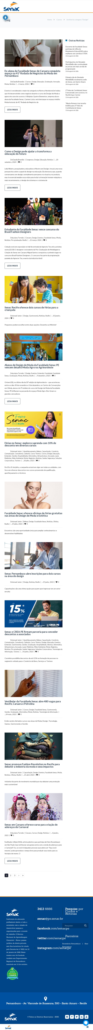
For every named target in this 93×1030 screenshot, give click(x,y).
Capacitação (46, 451)
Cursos (59, 20)
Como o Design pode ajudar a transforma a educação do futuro (28, 152)
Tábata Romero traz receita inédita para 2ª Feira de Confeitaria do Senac (76, 105)
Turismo (18, 461)
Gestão (14, 456)
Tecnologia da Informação (48, 712)
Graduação (49, 82)
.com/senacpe (53, 928)
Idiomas (50, 645)
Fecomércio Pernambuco (71, 944)
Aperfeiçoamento (29, 451)
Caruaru (28, 238)
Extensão (41, 373)
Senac (15, 6)
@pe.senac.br (50, 918)
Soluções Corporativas (44, 649)
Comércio (54, 451)
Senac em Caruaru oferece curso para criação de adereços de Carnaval (31, 825)
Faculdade (48, 373)
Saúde (44, 458)
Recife (25, 240)
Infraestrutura (42, 456)
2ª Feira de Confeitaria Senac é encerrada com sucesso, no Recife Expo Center (76, 92)
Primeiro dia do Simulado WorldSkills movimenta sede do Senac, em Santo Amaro (76, 79)
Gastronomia (33, 316)
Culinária (27, 454)
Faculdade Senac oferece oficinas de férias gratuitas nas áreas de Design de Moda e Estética (33, 514)
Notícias (12, 84)
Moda (7, 84)
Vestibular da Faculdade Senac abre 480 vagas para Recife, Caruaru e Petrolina (33, 702)
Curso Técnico (36, 454)
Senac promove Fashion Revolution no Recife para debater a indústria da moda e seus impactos (32, 765)
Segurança (51, 458)
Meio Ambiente (17, 458)
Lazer (57, 456)
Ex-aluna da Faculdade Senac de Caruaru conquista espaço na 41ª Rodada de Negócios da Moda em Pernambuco (32, 73)
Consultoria (19, 454)
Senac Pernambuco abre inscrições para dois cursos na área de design (33, 574)
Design (34, 82)
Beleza (39, 451)
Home (49, 20)
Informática (32, 456)
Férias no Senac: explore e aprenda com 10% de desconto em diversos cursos (30, 444)
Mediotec (8, 458)
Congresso (30, 160)
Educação (40, 82)
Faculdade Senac (50, 238)
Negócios (32, 458)
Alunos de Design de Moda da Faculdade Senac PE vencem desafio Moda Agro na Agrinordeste (32, 366)
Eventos (40, 238)
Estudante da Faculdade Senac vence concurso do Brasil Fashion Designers (32, 230)
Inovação (56, 82)
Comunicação (9, 454)
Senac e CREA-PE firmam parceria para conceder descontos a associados (31, 633)
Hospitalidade (23, 456)
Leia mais (12, 109)
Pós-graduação (16, 240)
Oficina (55, 521)
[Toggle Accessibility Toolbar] (5, 17)
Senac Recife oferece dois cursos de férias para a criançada (31, 308)
